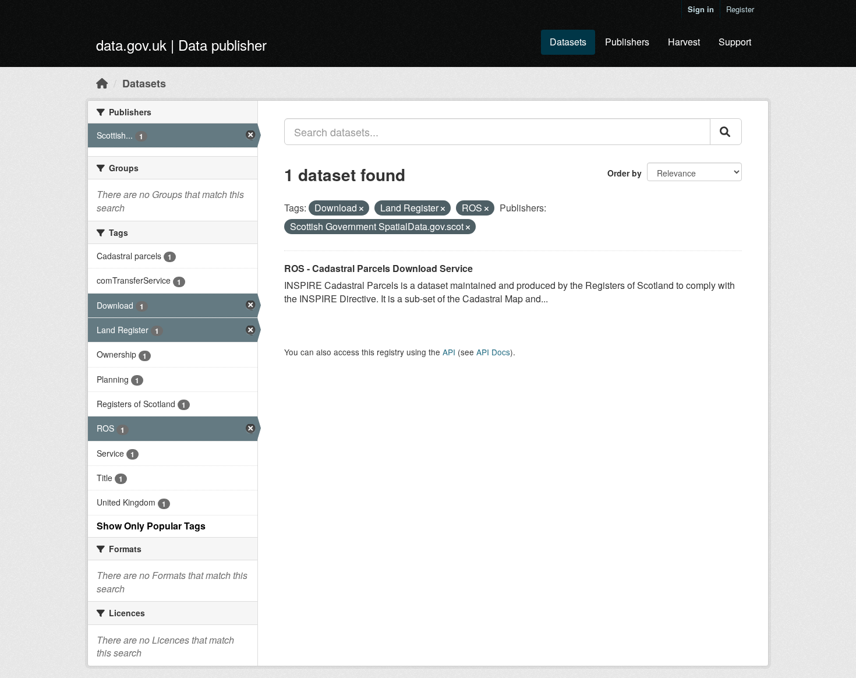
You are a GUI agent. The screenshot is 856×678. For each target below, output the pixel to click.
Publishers (627, 41)
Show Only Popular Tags (151, 525)
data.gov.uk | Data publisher (181, 44)
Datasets (568, 41)
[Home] (102, 82)
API (449, 352)
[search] (726, 131)
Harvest (684, 41)
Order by (624, 173)
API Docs (493, 352)
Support (735, 41)
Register (740, 9)
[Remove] (361, 208)
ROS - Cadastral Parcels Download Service (378, 268)
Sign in (701, 9)
